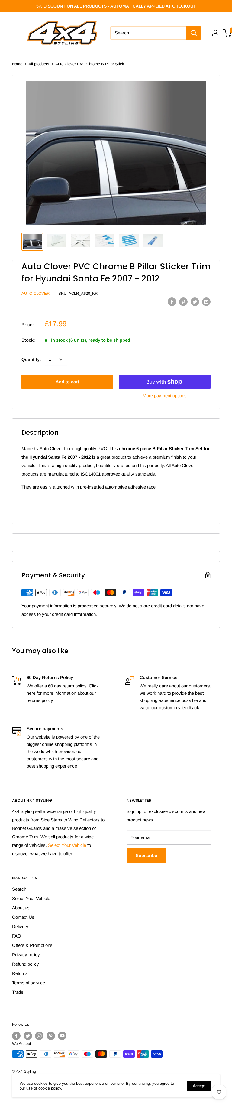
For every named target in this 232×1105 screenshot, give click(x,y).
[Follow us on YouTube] (62, 1036)
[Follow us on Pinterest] (51, 1036)
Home (17, 64)
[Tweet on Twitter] (195, 301)
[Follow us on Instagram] (39, 1036)
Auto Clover (35, 293)
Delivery (20, 926)
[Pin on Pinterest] (183, 301)
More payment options (165, 395)
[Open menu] (15, 33)
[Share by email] (206, 301)
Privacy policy (26, 954)
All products (38, 64)
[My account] (215, 33)
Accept (199, 1086)
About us (21, 907)
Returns (20, 973)
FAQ (16, 935)
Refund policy (25, 964)
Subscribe (146, 855)
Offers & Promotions (32, 945)
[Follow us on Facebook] (16, 1036)
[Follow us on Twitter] (28, 1036)
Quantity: (31, 359)
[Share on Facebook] (172, 301)
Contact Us (23, 917)
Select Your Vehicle (67, 845)
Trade (17, 992)
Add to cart (67, 381)
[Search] (193, 33)
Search (19, 889)
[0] (227, 33)
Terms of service (28, 982)
